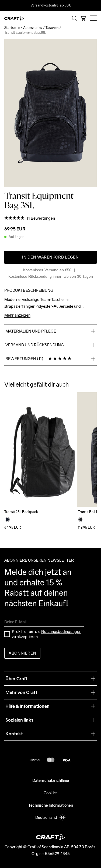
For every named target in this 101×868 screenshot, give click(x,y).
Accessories (32, 27)
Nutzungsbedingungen (61, 631)
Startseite (12, 27)
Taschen (52, 27)
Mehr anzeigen (17, 315)
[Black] (7, 519)
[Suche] (74, 18)
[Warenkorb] (83, 18)
